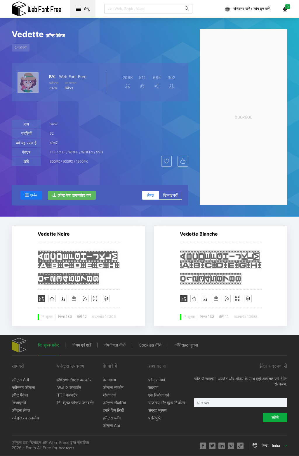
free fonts (66, 448)
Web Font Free (72, 76)
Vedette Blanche (199, 234)
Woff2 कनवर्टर (69, 387)
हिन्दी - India (271, 445)
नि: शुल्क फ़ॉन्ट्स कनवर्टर (75, 402)
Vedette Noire (54, 234)
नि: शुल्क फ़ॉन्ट (48, 344)
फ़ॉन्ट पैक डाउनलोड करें (74, 195)
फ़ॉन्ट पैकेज (20, 394)
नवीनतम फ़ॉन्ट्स (23, 387)
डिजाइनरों (170, 195)
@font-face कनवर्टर (74, 379)
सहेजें (275, 417)
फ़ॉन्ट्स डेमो (156, 379)
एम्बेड (33, 195)
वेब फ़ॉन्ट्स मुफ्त (36, 8)
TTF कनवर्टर (67, 394)
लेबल (150, 195)
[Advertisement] (243, 117)
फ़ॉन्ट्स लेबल (21, 410)
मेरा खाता (109, 379)
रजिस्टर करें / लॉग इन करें (251, 8)
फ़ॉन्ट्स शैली (20, 379)
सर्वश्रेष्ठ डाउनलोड (25, 417)
